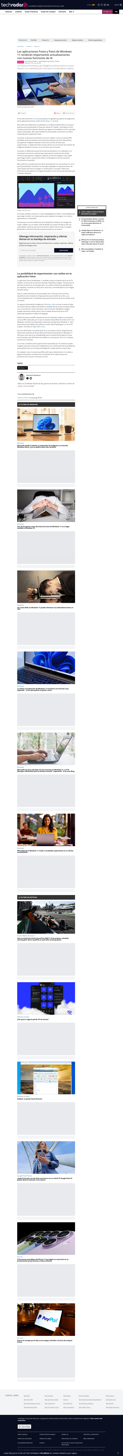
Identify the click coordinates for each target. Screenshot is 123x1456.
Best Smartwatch (68, 1407)
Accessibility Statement (25, 1443)
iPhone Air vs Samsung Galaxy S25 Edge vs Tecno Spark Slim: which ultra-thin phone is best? (92, 242)
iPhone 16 (45, 40)
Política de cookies (45, 1438)
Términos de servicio (43, 256)
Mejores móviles (77, 40)
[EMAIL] (31, 378)
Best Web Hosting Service (32, 1403)
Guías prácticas (31, 12)
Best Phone (67, 1396)
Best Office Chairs (84, 1407)
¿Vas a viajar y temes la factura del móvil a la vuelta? (92, 213)
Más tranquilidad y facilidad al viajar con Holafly (92, 250)
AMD (38, 327)
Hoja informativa (69, 113)
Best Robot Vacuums (112, 1407)
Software (29, 46)
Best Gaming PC (50, 1403)
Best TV (65, 1400)
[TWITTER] (28, 378)
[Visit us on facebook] (99, 5)
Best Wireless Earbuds (86, 1403)
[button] (118, 5)
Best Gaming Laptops (51, 1400)
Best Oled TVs (67, 1403)
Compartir (23, 113)
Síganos (58, 113)
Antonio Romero (32, 61)
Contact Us (65, 1434)
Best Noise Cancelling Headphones (90, 1400)
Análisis (18, 12)
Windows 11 (47, 121)
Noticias (8, 12)
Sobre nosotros (22, 1434)
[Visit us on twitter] (102, 5)
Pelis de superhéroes (95, 40)
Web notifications (89, 1438)
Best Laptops (49, 1396)
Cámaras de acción (60, 40)
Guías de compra (48, 12)
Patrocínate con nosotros (69, 1438)
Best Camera (110, 1396)
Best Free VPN (28, 1400)
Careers (42, 1443)
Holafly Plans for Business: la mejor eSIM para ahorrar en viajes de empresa (92, 232)
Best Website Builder (30, 1407)
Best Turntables (84, 1396)
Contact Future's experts (47, 1434)
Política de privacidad (25, 1438)
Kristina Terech (54, 61)
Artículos (62, 12)
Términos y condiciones (91, 1434)
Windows (37, 46)
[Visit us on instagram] (105, 5)
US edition (44, 1453)
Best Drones (110, 1403)
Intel (43, 327)
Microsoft (33, 119)
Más (71, 12)
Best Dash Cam (111, 1400)
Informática (20, 46)
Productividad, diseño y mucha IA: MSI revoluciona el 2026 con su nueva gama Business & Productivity (92, 222)
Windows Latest (50, 304)
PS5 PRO (34, 40)
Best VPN (27, 1396)
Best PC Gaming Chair (52, 1407)
